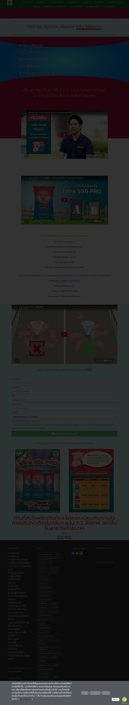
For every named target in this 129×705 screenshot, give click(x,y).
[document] (64, 352)
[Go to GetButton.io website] (124, 703)
